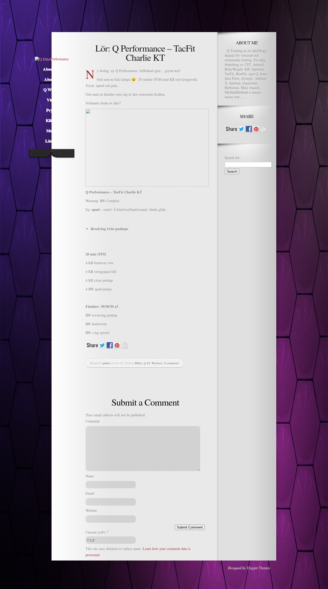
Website (91, 510)
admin (106, 363)
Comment (93, 421)
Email (90, 493)
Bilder (138, 363)
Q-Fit (147, 363)
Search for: (233, 157)
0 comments (171, 363)
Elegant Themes (258, 567)
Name (90, 476)
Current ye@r (97, 532)
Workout (157, 363)
